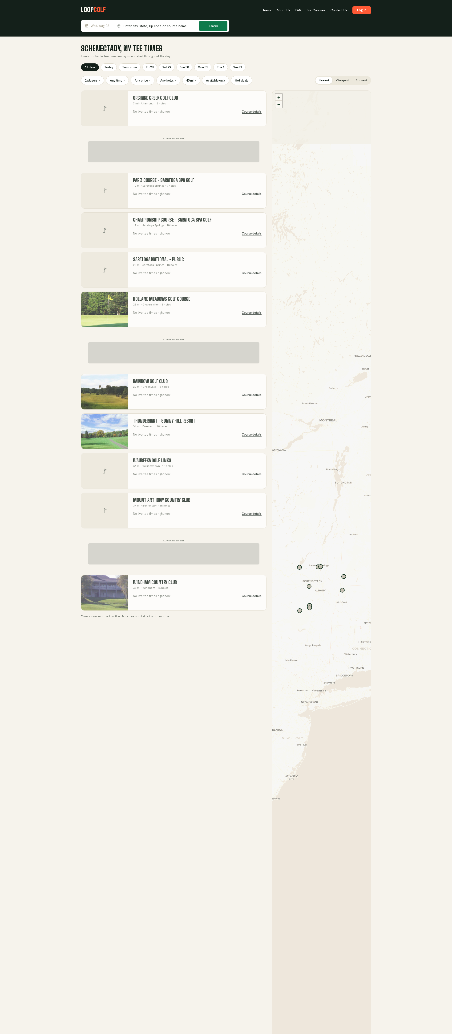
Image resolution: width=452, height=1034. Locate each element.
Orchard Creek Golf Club (155, 98)
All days (90, 67)
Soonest (361, 80)
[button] (278, 97)
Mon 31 (203, 67)
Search (213, 26)
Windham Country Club (155, 582)
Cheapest (342, 80)
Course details (252, 112)
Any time (117, 80)
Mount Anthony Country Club (161, 500)
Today (108, 67)
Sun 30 (184, 67)
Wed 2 (237, 67)
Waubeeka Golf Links (152, 460)
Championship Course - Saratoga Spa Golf (172, 219)
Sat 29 (166, 67)
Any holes (168, 80)
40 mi (191, 80)
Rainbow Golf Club (150, 381)
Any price (142, 80)
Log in (361, 10)
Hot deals (241, 80)
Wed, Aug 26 (100, 26)
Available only (215, 80)
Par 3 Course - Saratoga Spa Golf (163, 180)
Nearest (324, 80)
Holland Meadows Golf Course (161, 299)
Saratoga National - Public (158, 259)
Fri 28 (149, 67)
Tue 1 (220, 67)
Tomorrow (129, 67)
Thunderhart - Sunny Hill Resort (164, 421)
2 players (92, 80)
